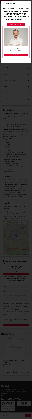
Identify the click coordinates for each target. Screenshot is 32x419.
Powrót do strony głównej (16, 24)
